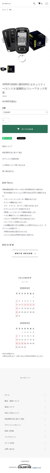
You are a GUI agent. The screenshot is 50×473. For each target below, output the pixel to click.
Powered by (13, 467)
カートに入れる (27, 129)
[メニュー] (46, 3)
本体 (10, 9)
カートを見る (9, 443)
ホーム (4, 9)
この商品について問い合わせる (13, 165)
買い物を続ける (8, 171)
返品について (7, 146)
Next (47, 39)
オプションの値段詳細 (10, 159)
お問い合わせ (9, 449)
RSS (6, 431)
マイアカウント (10, 437)
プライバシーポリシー (13, 425)
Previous (2, 39)
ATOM (11, 431)
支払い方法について (12, 413)
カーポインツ (6, 3)
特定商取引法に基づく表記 (12, 152)
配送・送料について (12, 401)
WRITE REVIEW (24, 253)
